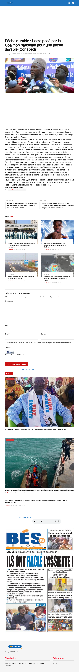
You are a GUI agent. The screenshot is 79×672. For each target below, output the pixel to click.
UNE (44, 54)
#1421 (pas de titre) (10, 664)
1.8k (24, 505)
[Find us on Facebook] (53, 664)
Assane (11, 249)
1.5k (24, 249)
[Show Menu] (69, 3)
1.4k (60, 249)
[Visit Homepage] (9, 3)
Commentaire (10, 301)
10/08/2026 (15, 432)
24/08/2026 (54, 249)
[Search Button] (73, 3)
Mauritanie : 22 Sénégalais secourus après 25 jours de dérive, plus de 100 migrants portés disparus (39, 490)
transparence (21, 190)
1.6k (60, 282)
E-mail (7, 334)
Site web (44, 334)
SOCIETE (39, 54)
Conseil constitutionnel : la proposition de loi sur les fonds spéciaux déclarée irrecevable (21, 245)
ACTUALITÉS (16, 54)
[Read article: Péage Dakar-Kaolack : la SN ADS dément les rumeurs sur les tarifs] (21, 265)
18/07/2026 (15, 493)
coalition (12, 190)
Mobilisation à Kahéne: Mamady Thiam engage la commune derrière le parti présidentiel (35, 429)
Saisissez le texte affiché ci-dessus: (16, 355)
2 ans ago (7, 54)
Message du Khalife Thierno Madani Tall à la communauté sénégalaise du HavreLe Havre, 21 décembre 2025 (37, 501)
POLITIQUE (32, 664)
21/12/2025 (15, 505)
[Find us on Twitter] (57, 664)
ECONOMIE (32, 54)
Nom (7, 325)
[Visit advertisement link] (39, 580)
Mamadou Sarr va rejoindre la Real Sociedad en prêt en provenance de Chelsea (55, 245)
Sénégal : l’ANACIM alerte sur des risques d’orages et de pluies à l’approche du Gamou (57, 278)
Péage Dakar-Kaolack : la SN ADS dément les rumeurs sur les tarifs (21, 277)
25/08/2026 (18, 249)
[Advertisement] (39, 22)
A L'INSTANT (25, 54)
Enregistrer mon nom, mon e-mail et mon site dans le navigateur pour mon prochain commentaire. (39, 343)
